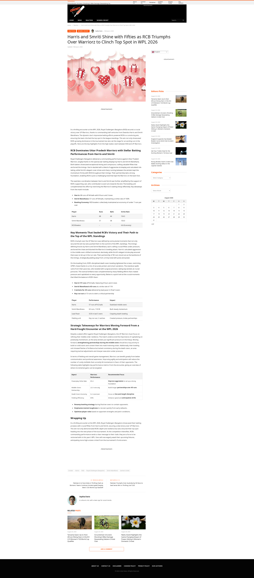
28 (174, 217)
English (157, 52)
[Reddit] (61, 142)
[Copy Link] (61, 157)
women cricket (124, 470)
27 (169, 217)
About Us (139, 2)
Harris (77, 470)
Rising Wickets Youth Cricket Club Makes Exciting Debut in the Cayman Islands (162, 164)
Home (71, 20)
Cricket (70, 470)
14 (174, 211)
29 (179, 217)
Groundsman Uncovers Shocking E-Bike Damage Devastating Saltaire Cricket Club (104, 538)
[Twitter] (61, 116)
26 (164, 217)
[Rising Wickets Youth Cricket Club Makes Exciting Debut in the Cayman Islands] (181, 161)
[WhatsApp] (61, 152)
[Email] (61, 132)
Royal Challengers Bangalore (95, 470)
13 (169, 211)
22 (179, 214)
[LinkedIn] (61, 121)
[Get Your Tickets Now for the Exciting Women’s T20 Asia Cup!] (181, 151)
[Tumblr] (61, 137)
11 (159, 211)
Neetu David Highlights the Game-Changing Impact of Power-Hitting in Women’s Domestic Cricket (89, 3)
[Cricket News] (77, 11)
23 (184, 214)
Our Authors (181, 2)
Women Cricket (102, 20)
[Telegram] (61, 147)
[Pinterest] (61, 126)
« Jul (152, 224)
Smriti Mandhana (112, 470)
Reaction (89, 20)
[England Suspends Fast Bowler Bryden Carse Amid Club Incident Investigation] (181, 139)
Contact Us (146, 2)
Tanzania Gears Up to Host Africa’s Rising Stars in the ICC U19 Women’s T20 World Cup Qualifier (78, 538)
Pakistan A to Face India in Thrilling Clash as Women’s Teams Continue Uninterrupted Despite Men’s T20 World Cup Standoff (86, 485)
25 (159, 217)
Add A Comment (106, 549)
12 (164, 211)
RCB (83, 470)
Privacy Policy (172, 2)
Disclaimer (155, 2)
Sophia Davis (98, 31)
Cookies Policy (163, 2)
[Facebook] (61, 111)
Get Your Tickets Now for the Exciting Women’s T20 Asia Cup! (161, 152)
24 (154, 217)
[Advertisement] (148, 10)
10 (154, 211)
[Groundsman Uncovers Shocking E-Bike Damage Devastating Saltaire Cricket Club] (106, 522)
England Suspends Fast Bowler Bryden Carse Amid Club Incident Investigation (162, 141)
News (80, 20)
